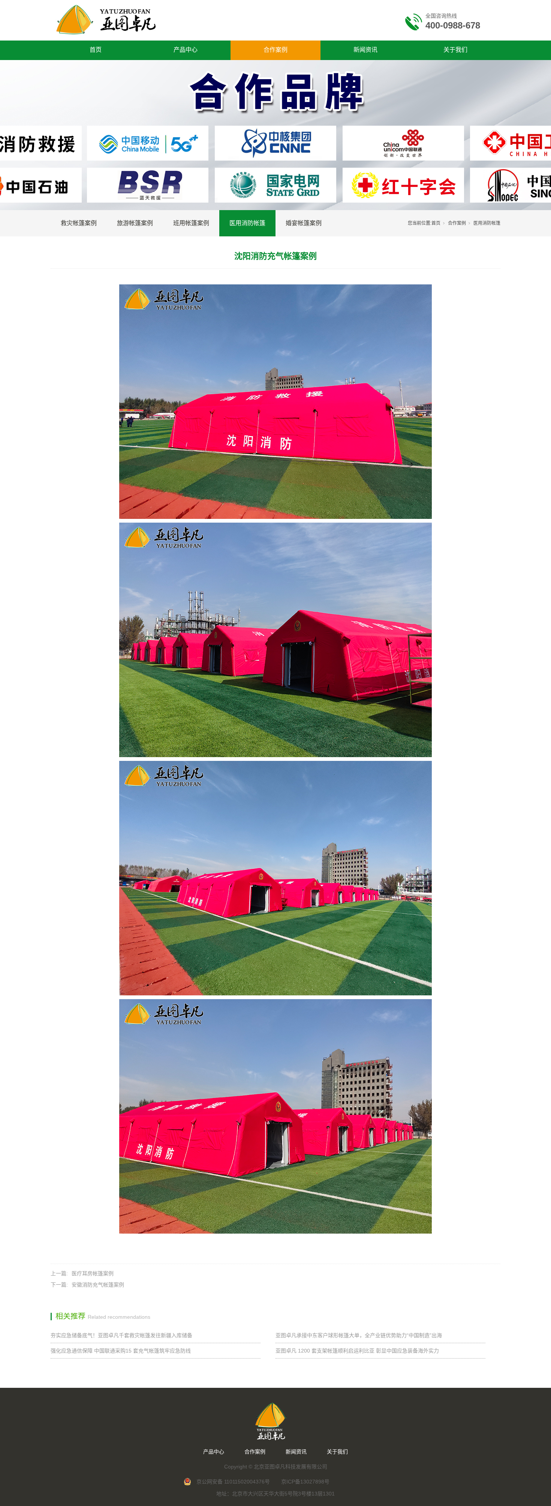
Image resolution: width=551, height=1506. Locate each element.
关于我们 (455, 50)
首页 (96, 50)
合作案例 (275, 50)
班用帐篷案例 (191, 223)
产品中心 (186, 50)
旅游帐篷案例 (135, 223)
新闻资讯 (365, 50)
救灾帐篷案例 (79, 223)
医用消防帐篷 (247, 223)
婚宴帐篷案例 (304, 223)
